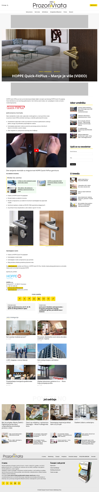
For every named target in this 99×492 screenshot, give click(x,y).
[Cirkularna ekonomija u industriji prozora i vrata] (73, 116)
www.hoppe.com (12, 266)
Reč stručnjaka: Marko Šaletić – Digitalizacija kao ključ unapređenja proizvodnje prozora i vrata (13, 425)
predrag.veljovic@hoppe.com (15, 288)
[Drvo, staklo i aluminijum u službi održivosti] (5, 441)
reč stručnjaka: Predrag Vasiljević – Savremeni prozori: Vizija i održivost (65, 435)
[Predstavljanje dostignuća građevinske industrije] (21, 372)
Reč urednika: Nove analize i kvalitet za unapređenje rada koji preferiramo (85, 205)
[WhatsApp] (34, 299)
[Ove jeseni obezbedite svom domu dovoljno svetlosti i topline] (52, 327)
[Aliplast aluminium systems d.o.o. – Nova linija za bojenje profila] (52, 372)
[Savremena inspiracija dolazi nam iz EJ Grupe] (61, 412)
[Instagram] (7, 483)
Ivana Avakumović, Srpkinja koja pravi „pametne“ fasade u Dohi (85, 198)
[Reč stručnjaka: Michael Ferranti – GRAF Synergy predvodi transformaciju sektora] (73, 122)
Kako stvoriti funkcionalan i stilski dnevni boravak (15, 434)
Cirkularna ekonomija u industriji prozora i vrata (84, 116)
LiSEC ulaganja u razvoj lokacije (16, 360)
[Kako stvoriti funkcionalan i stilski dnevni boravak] (5, 435)
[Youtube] (15, 483)
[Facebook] (20, 299)
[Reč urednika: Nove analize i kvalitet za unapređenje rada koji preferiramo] (73, 204)
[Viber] (48, 299)
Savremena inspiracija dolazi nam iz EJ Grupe (60, 423)
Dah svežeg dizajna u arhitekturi (48, 360)
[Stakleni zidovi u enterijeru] (86, 412)
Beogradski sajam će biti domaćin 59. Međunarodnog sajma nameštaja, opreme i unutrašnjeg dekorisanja (88, 441)
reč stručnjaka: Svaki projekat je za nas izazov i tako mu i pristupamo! (40, 435)
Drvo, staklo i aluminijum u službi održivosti (15, 440)
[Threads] (19, 483)
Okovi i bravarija (45, 71)
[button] (5, 5)
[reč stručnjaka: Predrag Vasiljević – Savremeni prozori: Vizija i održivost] (53, 435)
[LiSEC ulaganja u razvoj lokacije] (21, 351)
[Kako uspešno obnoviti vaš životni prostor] (78, 435)
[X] (24, 299)
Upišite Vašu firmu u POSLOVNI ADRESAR (83, 180)
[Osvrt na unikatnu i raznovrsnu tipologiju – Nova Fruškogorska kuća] (37, 412)
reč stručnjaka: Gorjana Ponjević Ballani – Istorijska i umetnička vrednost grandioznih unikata (40, 441)
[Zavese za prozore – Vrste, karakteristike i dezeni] (53, 441)
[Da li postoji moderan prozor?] (21, 327)
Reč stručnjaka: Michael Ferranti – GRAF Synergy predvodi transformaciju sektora (84, 123)
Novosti (57, 71)
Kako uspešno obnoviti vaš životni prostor (88, 434)
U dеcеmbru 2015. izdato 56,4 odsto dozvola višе (84, 186)
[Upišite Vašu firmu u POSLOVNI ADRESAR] (73, 180)
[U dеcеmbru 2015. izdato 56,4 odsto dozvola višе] (73, 186)
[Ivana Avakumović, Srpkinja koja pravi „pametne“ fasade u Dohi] (73, 198)
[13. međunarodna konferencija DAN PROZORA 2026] (73, 129)
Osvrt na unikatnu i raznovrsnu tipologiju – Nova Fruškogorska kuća (37, 424)
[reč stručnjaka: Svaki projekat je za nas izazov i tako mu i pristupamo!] (29, 435)
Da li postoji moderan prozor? (16, 337)
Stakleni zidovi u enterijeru (84, 422)
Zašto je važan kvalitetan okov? (84, 192)
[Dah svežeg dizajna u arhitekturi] (52, 351)
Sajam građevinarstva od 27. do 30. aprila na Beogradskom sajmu (19, 307)
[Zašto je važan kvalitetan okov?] (73, 192)
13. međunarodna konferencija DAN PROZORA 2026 (85, 130)
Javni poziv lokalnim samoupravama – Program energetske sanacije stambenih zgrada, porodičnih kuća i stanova (51, 309)
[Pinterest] (29, 299)
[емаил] (43, 299)
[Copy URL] (53, 299)
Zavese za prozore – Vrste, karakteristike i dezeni (64, 440)
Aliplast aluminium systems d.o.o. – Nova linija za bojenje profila (51, 382)
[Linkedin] (39, 299)
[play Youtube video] (36, 150)
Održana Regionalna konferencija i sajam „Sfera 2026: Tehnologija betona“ (85, 136)
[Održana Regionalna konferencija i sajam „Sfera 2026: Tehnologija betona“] (73, 136)
